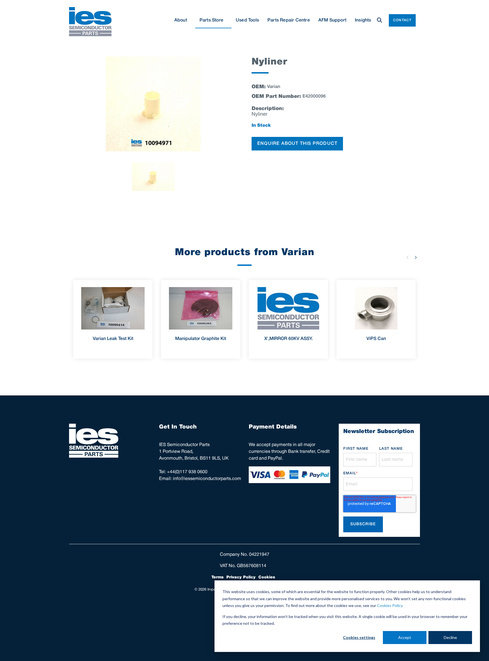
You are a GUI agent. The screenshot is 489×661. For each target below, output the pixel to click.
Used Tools (247, 20)
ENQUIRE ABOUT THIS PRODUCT (297, 144)
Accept (404, 637)
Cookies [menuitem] (266, 577)
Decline (450, 637)
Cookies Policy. (390, 605)
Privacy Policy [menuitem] (241, 577)
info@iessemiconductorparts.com (207, 479)
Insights (363, 20)
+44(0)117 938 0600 (187, 472)
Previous (407, 257)
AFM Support (332, 20)
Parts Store (211, 20)
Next (415, 257)
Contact (402, 20)
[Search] (379, 20)
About (180, 20)
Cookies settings (359, 637)
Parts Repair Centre (288, 20)
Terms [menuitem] (217, 577)
